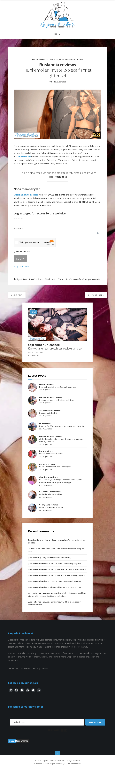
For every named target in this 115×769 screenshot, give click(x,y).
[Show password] (97, 233)
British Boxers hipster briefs (51, 452)
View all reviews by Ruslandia (86, 279)
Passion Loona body (53, 557)
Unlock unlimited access (26, 194)
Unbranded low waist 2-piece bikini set (58, 587)
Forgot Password (21, 266)
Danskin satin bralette (50, 411)
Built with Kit (57, 730)
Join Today (13, 668)
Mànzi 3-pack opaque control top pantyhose (61, 569)
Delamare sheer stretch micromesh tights (56, 398)
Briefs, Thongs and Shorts (71, 59)
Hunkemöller (24, 156)
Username (18, 218)
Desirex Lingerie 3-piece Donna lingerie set (57, 385)
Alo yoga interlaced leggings (51, 506)
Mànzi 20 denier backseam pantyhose (58, 563)
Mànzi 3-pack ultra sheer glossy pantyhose (60, 575)
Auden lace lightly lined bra (50, 493)
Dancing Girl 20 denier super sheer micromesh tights (61, 424)
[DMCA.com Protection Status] (18, 742)
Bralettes (32, 279)
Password (18, 228)
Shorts (69, 279)
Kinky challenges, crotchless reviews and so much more (55, 348)
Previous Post (95, 295)
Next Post (17, 295)
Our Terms (25, 668)
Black (24, 279)
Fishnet (61, 279)
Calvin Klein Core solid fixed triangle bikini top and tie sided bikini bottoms (57, 594)
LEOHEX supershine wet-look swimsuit (58, 581)
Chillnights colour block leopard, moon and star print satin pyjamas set (61, 439)
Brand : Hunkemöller (47, 279)
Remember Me (22, 251)
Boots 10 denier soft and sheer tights (55, 465)
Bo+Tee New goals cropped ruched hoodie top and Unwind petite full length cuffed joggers (60, 479)
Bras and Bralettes (49, 59)
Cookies (44, 668)
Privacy (35, 668)
